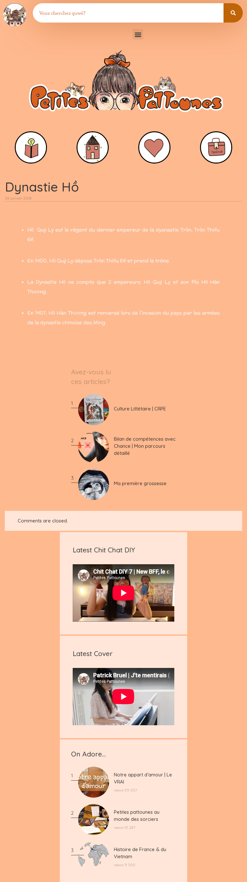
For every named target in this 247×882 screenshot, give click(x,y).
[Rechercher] (233, 13)
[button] (138, 34)
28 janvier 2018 (18, 198)
